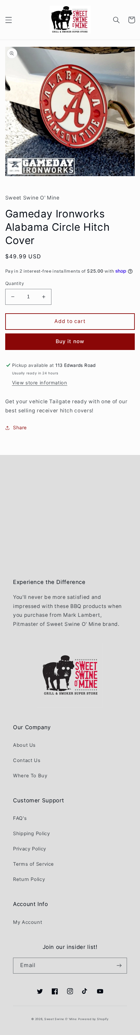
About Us (24, 745)
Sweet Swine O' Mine (60, 1019)
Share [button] (20, 428)
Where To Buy (30, 776)
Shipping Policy (31, 833)
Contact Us (26, 760)
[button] (8, 19)
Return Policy (29, 879)
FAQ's (20, 818)
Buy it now (70, 341)
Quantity (14, 283)
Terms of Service (33, 864)
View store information (39, 383)
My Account (27, 922)
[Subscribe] (119, 966)
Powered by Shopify (93, 1019)
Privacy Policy (29, 849)
